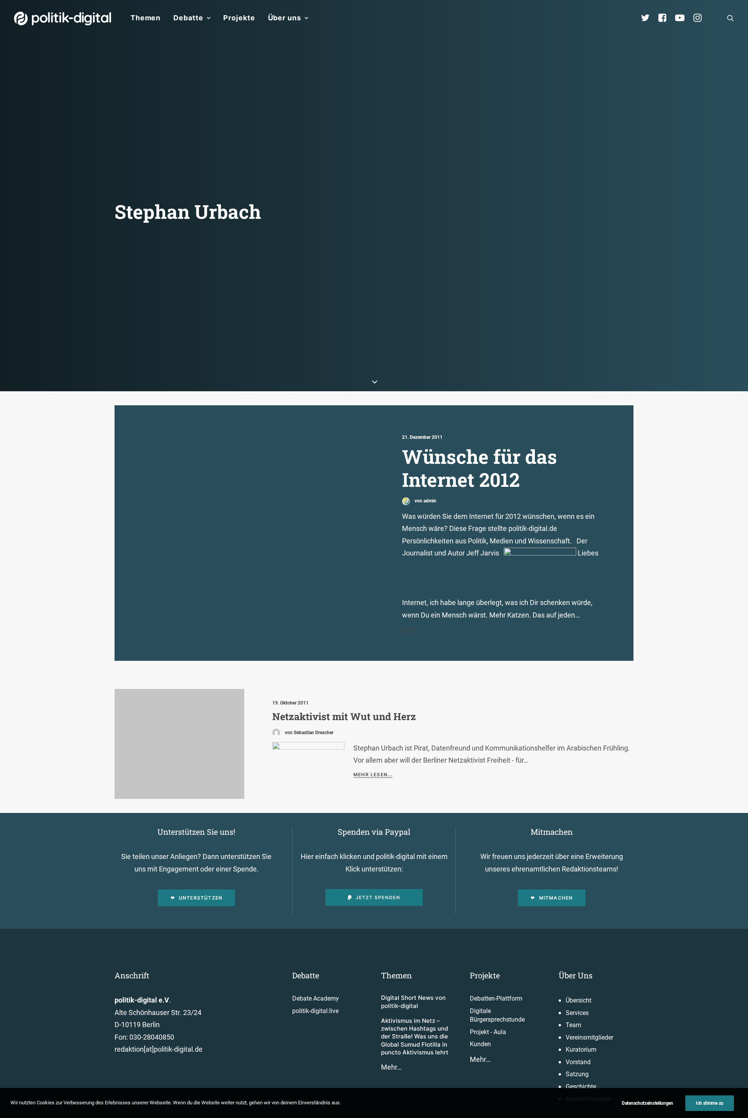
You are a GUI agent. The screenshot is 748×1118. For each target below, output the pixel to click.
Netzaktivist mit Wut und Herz (344, 716)
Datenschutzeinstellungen (647, 1103)
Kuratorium (581, 1049)
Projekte (239, 18)
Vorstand (578, 1062)
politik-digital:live (315, 1011)
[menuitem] (145, 18)
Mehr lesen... (373, 774)
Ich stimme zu (709, 1103)
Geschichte (581, 1086)
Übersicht (578, 1000)
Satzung (577, 1074)
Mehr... (412, 629)
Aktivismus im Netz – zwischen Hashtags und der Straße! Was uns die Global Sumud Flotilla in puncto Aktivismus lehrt (414, 1036)
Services (577, 1013)
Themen (146, 18)
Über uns (284, 18)
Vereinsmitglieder (589, 1037)
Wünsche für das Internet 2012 (479, 468)
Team (573, 1025)
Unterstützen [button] (200, 898)
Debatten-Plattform (496, 998)
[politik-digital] (62, 18)
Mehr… (391, 1067)
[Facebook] (665, 18)
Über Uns (576, 975)
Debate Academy (315, 998)
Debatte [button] (188, 18)
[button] (730, 18)
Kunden (480, 1044)
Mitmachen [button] (556, 898)
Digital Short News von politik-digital (413, 1001)
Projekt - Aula (488, 1032)
